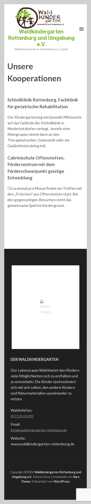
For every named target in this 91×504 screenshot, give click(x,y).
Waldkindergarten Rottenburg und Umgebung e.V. (41, 37)
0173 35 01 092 (22, 416)
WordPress (62, 481)
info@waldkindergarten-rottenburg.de (39, 430)
